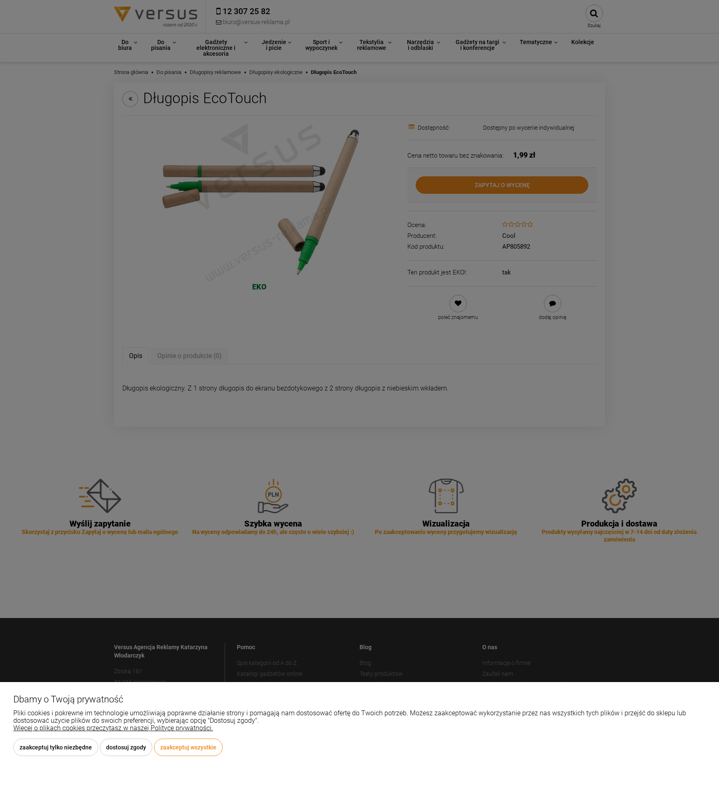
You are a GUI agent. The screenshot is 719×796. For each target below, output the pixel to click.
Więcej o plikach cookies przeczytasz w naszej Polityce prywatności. (113, 728)
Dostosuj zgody (126, 747)
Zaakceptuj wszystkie (188, 747)
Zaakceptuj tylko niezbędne (56, 747)
